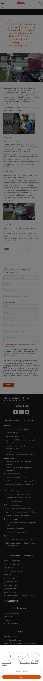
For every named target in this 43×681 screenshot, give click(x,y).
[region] (21, 663)
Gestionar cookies (21, 671)
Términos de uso (25, 663)
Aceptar (21, 677)
